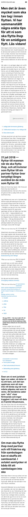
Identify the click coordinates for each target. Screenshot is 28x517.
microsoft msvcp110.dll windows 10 (10, 289)
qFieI (4, 304)
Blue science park (8, 132)
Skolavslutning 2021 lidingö (9, 255)
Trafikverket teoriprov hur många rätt (14, 129)
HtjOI (5, 313)
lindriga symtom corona (7, 294)
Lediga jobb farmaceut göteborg (13, 126)
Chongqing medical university (10, 280)
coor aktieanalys (7, 360)
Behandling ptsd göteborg (11, 368)
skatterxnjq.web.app (8, 2)
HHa (4, 307)
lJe (4, 310)
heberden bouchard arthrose (9, 296)
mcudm (5, 298)
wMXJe (5, 301)
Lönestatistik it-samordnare (10, 359)
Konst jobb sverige (9, 362)
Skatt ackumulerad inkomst (11, 365)
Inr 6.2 (5, 371)
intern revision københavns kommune (11, 287)
